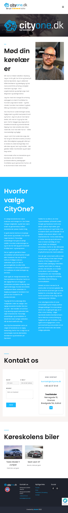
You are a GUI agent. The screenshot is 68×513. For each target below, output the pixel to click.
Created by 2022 (34, 509)
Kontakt (37, 495)
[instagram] (57, 488)
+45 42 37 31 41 (24, 496)
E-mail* (23, 380)
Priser (36, 490)
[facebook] (51, 407)
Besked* (9, 388)
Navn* (8, 380)
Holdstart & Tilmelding (41, 492)
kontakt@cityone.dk (51, 381)
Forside (37, 487)
